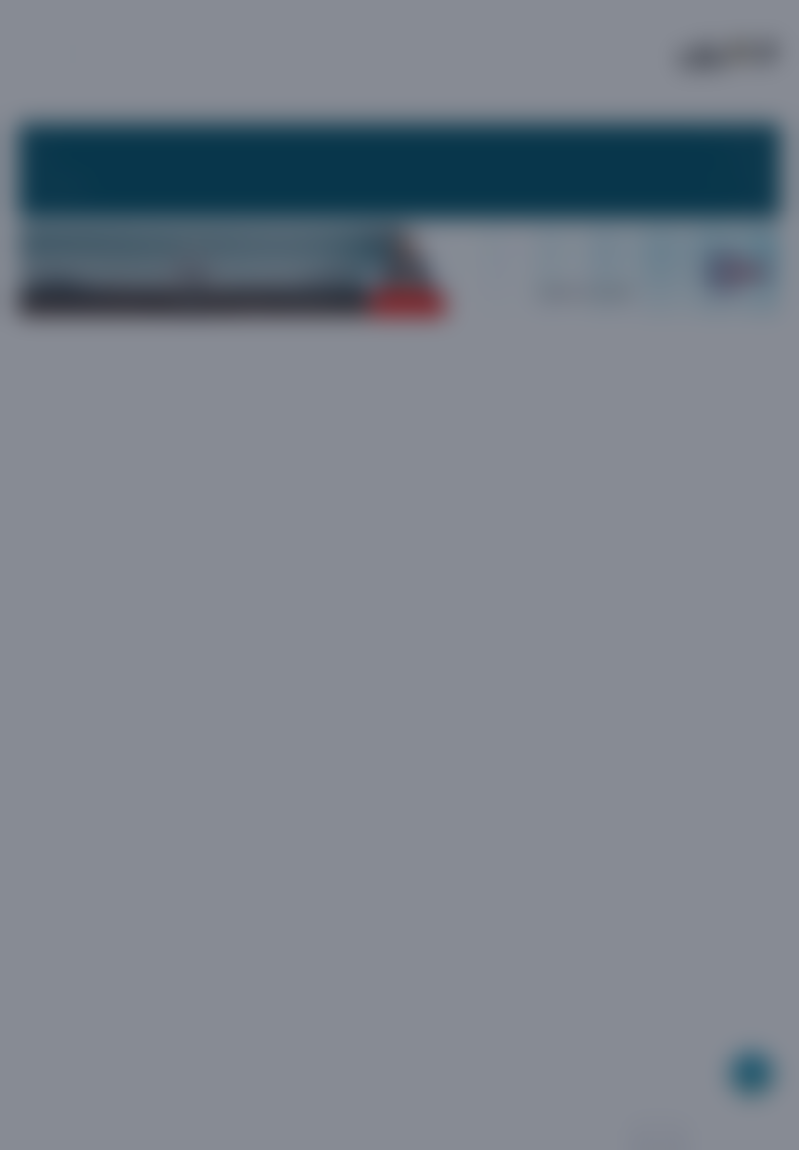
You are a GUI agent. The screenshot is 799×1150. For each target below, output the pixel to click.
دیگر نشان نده (276, 744)
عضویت (463, 744)
